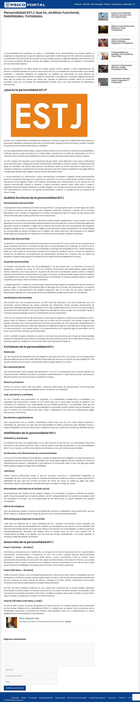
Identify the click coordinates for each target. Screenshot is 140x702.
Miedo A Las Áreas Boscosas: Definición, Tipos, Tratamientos (122, 28)
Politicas (122, 698)
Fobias (107, 4)
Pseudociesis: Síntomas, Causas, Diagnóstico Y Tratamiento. (120, 80)
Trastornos (116, 4)
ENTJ (73, 56)
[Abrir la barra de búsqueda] (134, 4)
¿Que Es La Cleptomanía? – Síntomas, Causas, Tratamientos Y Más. (122, 67)
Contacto (132, 698)
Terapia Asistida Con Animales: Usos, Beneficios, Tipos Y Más (122, 54)
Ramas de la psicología (77, 698)
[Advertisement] (49, 36)
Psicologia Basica (46, 698)
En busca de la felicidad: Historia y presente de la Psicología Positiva (121, 15)
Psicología (32, 698)
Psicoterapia (97, 4)
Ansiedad (127, 4)
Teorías (85, 4)
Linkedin (68, 621)
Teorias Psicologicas (97, 698)
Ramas (78, 4)
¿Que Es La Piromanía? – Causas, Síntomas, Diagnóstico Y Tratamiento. (122, 41)
